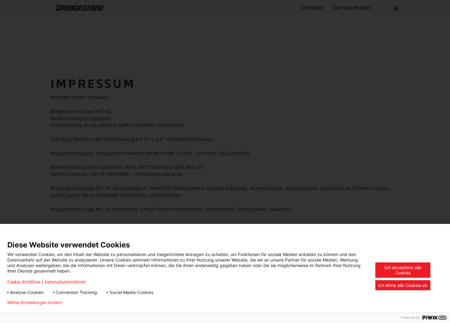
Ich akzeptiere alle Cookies (402, 270)
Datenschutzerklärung (94, 302)
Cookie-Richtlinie (24, 281)
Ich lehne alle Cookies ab (403, 285)
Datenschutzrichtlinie (65, 281)
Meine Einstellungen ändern (34, 302)
